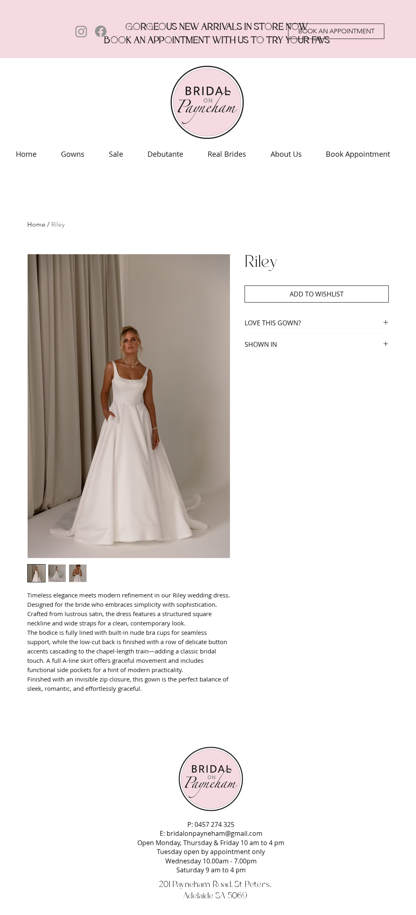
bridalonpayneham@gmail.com (214, 833)
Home (36, 224)
